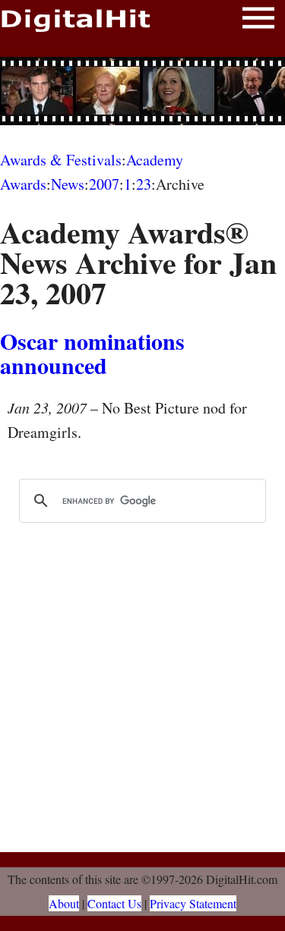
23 (143, 184)
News (67, 184)
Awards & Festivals (61, 159)
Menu (258, 21)
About (64, 903)
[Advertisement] (142, 91)
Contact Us (114, 903)
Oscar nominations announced (92, 353)
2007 (104, 184)
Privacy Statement (193, 903)
